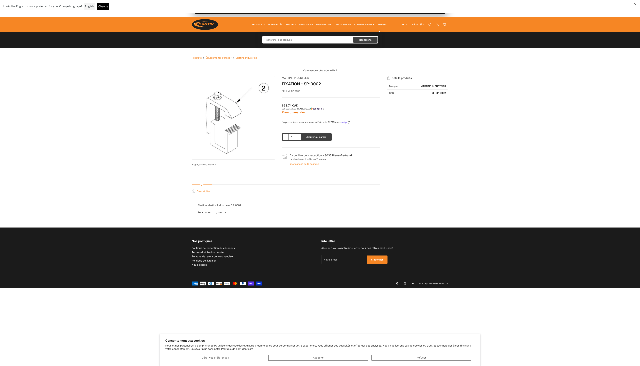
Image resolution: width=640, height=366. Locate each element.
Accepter (318, 357)
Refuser (421, 357)
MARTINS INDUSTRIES (295, 78)
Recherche (365, 39)
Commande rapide (364, 24)
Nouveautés (275, 24)
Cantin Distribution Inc (438, 283)
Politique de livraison (204, 260)
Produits (257, 24)
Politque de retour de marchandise (212, 256)
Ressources (306, 24)
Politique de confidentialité (237, 348)
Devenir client (324, 24)
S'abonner (377, 259)
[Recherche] (430, 24)
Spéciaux (291, 24)
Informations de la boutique (304, 163)
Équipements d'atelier (219, 57)
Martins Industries (246, 57)
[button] (331, 108)
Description (203, 191)
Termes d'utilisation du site (208, 252)
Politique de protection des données (213, 248)
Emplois (382, 24)
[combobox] (320, 40)
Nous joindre (343, 24)
